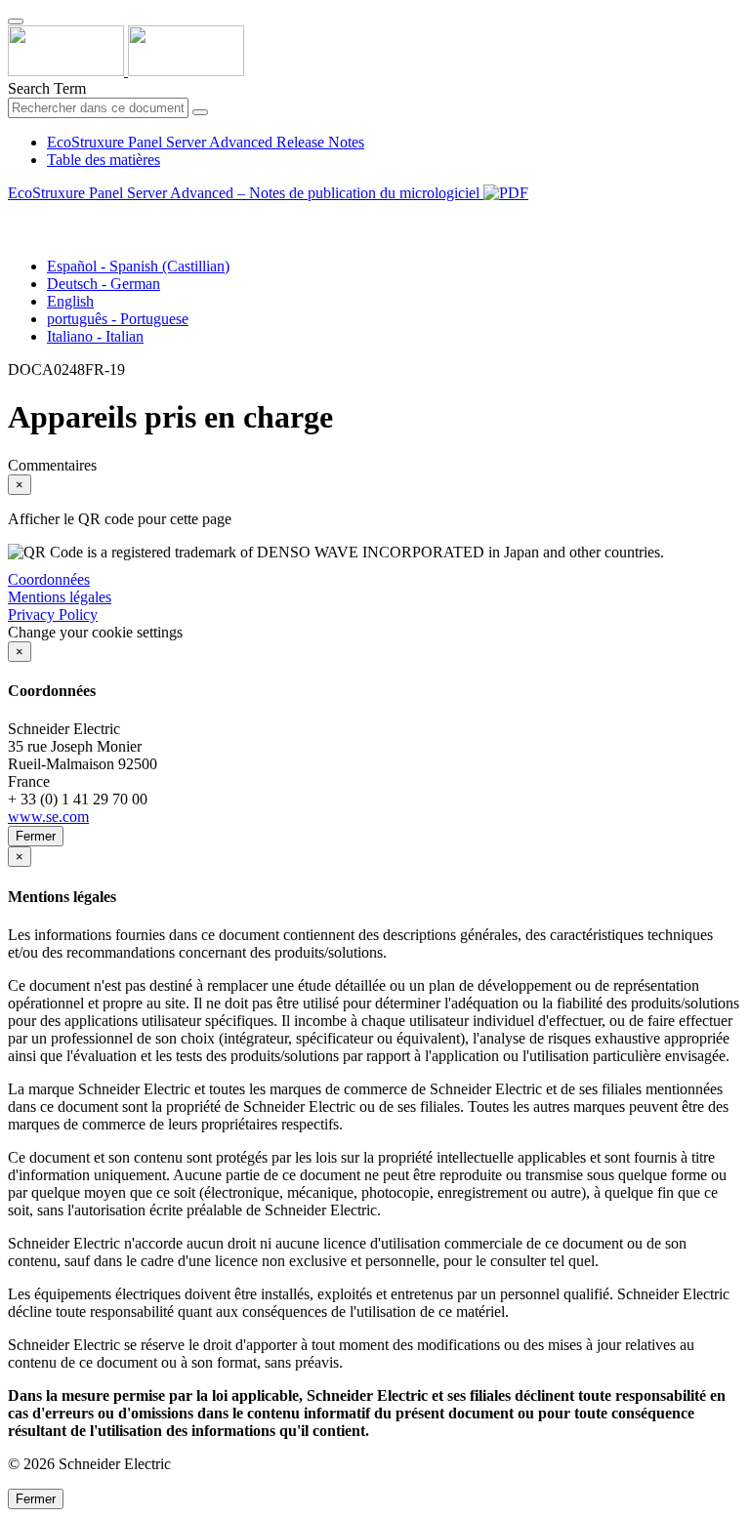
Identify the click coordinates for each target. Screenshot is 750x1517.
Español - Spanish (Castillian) (138, 266)
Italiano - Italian (95, 336)
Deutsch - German (103, 283)
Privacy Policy (53, 614)
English (70, 301)
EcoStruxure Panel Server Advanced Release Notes (205, 142)
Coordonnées (49, 579)
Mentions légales (59, 597)
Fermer (36, 836)
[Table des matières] (15, 215)
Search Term (47, 88)
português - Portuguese (117, 318)
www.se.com (48, 816)
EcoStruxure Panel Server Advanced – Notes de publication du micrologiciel (245, 192)
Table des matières (103, 159)
